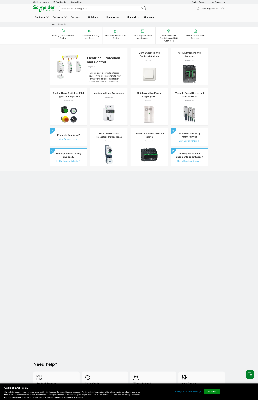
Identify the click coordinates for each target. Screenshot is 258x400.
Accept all (211, 391)
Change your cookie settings (188, 391)
